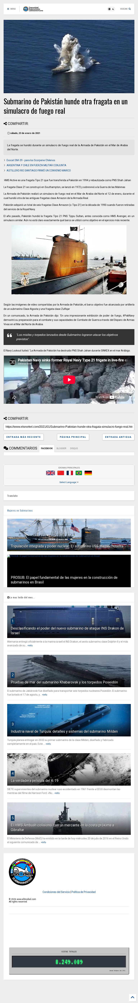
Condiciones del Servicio (56, 892)
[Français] (69, 473)
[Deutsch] (88, 473)
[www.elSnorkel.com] (34, 10)
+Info (30, 645)
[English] (50, 473)
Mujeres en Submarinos (20, 510)
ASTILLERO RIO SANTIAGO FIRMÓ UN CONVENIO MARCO (39, 170)
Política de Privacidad (84, 892)
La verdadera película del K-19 (34, 780)
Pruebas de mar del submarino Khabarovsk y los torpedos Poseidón (64, 682)
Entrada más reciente (23, 437)
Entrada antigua (118, 437)
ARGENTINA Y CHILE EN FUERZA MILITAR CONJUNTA (36, 165)
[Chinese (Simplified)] (60, 473)
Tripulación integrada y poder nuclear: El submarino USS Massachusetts (67, 546)
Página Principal (73, 437)
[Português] (78, 473)
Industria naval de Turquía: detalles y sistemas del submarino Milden (64, 731)
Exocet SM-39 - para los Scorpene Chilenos (31, 160)
